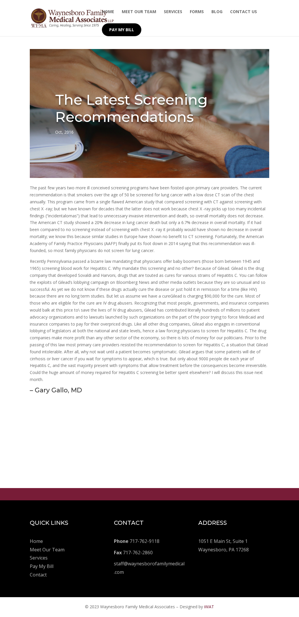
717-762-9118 (136, 541)
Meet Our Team (139, 12)
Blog (216, 12)
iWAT (209, 606)
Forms (197, 12)
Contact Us (243, 12)
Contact (38, 574)
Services (173, 12)
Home (108, 12)
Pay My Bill (121, 29)
